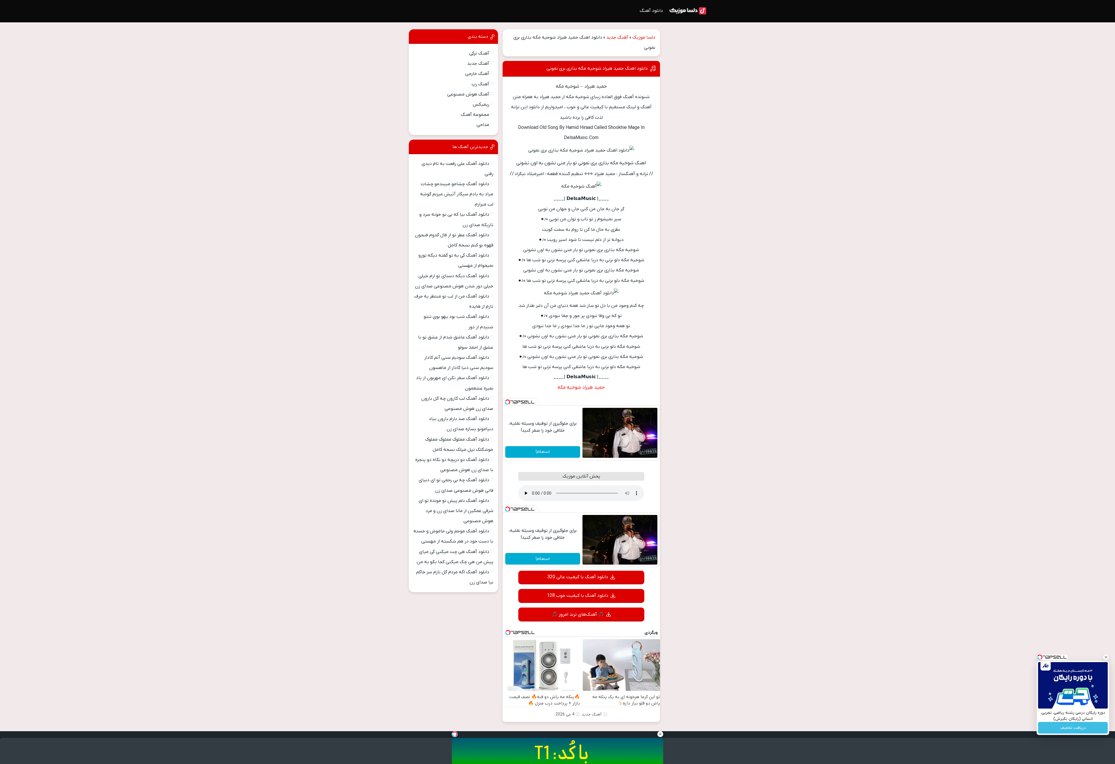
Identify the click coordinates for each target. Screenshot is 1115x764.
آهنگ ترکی (479, 53)
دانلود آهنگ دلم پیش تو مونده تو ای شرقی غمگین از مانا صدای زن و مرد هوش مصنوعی (456, 511)
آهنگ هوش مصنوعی (468, 94)
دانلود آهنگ (651, 11)
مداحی (482, 125)
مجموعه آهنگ (475, 115)
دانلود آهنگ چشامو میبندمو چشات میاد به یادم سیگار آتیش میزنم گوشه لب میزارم (456, 194)
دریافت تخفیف (1073, 728)
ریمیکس (481, 104)
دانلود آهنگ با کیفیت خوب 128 (577, 596)
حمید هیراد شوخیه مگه (581, 387)
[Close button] (1106, 657)
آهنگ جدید (617, 37)
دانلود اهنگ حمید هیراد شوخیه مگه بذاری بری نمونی (597, 68)
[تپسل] (507, 402)
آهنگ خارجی (477, 74)
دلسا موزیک (643, 37)
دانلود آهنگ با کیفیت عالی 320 (577, 577)
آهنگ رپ (480, 84)
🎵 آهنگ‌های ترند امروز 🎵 (578, 614)
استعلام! (543, 452)
